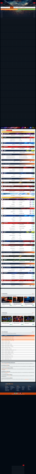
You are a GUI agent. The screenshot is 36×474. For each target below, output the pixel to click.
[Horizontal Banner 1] (18, 14)
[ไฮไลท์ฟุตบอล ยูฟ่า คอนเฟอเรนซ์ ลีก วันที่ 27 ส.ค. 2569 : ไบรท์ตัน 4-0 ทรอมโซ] (6, 319)
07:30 (3, 195)
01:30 (3, 148)
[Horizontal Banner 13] (18, 93)
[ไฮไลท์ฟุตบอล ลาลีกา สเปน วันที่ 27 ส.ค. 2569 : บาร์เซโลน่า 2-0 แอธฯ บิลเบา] (18, 319)
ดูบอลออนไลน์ (6, 386)
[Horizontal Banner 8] (18, 64)
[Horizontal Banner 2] (18, 21)
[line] (15, 393)
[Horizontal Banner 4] (18, 35)
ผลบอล (15, 7)
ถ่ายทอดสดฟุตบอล (27, 379)
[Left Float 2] (2, 14)
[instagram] (20, 393)
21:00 (3, 202)
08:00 (3, 261)
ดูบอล (28, 387)
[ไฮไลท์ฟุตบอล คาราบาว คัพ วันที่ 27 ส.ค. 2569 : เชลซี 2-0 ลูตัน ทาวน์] (29, 319)
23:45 (2, 276)
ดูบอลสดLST (29, 389)
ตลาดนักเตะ (23, 388)
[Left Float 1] (2, 6)
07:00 (3, 191)
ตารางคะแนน (23, 7)
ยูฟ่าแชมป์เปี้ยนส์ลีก (13, 387)
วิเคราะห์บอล (23, 386)
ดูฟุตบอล (29, 388)
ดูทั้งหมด (33, 293)
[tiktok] (19, 393)
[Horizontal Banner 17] (18, 122)
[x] (21, 393)
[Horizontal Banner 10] (18, 79)
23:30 (3, 169)
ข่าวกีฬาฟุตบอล (18, 386)
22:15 (2, 233)
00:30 (3, 281)
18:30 (2, 161)
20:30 (3, 224)
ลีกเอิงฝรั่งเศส (12, 386)
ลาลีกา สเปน (6, 388)
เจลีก (11, 389)
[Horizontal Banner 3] (18, 28)
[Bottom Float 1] (18, 472)
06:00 (3, 187)
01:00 (3, 174)
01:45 (2, 144)
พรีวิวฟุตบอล (23, 387)
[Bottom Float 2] (18, 470)
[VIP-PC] (18, 4)
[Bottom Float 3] (18, 468)
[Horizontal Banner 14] (18, 101)
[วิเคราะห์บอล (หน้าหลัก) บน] (18, 329)
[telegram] (16, 393)
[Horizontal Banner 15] (18, 108)
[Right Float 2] (34, 14)
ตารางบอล (9, 375)
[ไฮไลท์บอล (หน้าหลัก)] (18, 310)
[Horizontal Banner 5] (18, 43)
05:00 (3, 285)
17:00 (3, 265)
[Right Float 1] (34, 6)
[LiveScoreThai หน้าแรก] (9, 384)
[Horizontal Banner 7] (18, 57)
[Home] (17, 1)
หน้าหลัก (12, 7)
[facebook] (10, 305)
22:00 (3, 165)
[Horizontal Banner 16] (18, 115)
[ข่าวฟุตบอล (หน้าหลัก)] (18, 291)
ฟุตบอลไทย (17, 388)
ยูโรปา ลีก (12, 388)
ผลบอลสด (23, 389)
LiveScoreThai (3, 363)
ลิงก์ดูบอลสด (7, 363)
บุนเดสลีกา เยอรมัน (7, 390)
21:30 (2, 157)
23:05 (3, 253)
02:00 (3, 135)
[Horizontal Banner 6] (18, 50)
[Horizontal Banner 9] (18, 72)
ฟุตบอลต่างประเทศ (18, 387)
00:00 (3, 139)
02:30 (3, 140)
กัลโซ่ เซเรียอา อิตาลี (7, 389)
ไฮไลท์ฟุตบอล (19, 7)
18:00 (3, 246)
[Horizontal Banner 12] (18, 86)
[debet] (18, 466)
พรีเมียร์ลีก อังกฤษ (7, 387)
